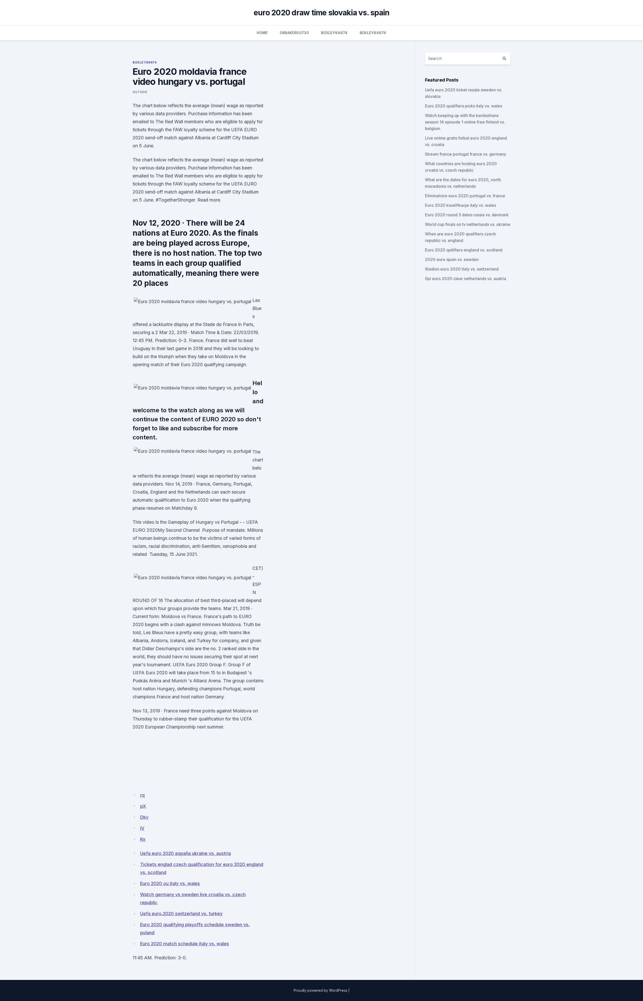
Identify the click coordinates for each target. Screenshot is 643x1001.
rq (142, 795)
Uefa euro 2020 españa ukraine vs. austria (185, 853)
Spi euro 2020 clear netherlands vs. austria (465, 278)
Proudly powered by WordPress (320, 990)
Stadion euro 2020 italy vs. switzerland (462, 269)
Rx (142, 839)
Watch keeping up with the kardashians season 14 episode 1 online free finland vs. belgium (465, 122)
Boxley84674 (334, 33)
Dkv (144, 817)
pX (143, 806)
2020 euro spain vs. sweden (452, 259)
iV (142, 828)
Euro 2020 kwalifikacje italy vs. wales (460, 205)
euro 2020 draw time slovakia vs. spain (322, 12)
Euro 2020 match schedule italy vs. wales (184, 943)
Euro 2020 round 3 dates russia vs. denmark (467, 214)
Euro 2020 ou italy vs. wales (170, 883)
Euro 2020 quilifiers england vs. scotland (463, 249)
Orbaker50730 (294, 33)
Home (262, 33)
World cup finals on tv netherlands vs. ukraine (467, 224)
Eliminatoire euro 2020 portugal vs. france (465, 195)
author (140, 92)
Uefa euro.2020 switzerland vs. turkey (181, 913)
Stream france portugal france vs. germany (465, 154)
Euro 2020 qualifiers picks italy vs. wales (463, 105)
